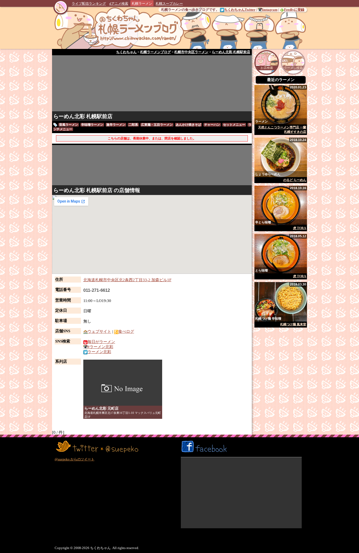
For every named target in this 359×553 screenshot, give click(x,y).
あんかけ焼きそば (188, 125)
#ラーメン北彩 (100, 347)
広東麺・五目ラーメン (157, 125)
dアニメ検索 (118, 4)
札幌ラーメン (142, 4)
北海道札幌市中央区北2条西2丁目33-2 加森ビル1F (127, 280)
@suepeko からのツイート (74, 459)
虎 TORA (299, 228)
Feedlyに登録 (294, 10)
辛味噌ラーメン (92, 125)
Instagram (270, 10)
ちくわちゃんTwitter (239, 10)
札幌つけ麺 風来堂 (293, 324)
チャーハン (212, 125)
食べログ (126, 331)
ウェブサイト (99, 331)
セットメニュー (234, 125)
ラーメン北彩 (99, 352)
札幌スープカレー (169, 4)
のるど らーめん (294, 180)
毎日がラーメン (101, 342)
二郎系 (133, 125)
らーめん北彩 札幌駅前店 (82, 116)
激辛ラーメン (115, 125)
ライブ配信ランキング (89, 4)
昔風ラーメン (68, 125)
